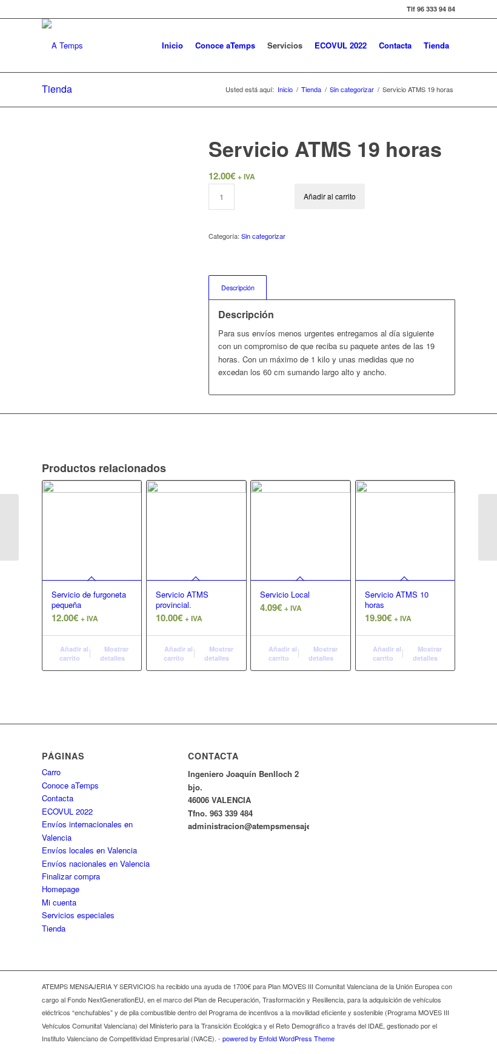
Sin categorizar (263, 236)
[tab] (237, 287)
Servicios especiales (78, 915)
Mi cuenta (59, 902)
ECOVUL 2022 (67, 811)
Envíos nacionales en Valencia (96, 863)
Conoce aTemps (70, 785)
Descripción (238, 287)
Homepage (60, 889)
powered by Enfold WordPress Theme (278, 1038)
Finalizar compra (71, 876)
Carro (51, 772)
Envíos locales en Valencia (89, 850)
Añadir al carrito (330, 196)
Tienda (57, 89)
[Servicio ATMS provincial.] (487, 527)
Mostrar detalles (114, 653)
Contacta (57, 798)
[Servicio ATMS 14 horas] (9, 527)
